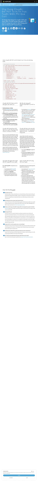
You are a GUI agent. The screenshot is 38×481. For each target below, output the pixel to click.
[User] (35, 1)
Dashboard (29, 109)
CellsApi (11, 109)
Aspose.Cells (24, 122)
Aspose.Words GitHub (25, 114)
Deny (27, 477)
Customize (11, 477)
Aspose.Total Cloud (6, 152)
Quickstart (6, 208)
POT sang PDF (13, 169)
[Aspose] (7, 1)
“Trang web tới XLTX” (31, 169)
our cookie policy (7, 473)
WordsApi (7, 109)
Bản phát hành (27, 117)
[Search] (37, 1)
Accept (19, 475)
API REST (33, 122)
